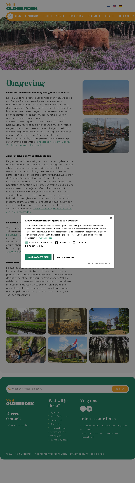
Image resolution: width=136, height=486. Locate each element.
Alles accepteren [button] (38, 257)
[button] (67, 263)
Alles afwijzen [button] (65, 257)
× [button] (111, 218)
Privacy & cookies (44, 238)
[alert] (67, 241)
